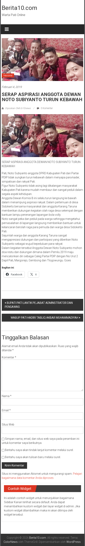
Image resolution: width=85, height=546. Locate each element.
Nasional (7, 75)
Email (6, 410)
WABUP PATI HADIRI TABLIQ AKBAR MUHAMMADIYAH (44, 317)
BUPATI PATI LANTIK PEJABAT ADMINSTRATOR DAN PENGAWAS (39, 304)
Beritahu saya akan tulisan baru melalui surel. (33, 457)
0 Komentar (46, 108)
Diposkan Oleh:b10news (18, 108)
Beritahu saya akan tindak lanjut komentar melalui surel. (39, 450)
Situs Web (8, 424)
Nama (6, 396)
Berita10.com (19, 7)
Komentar (9, 357)
